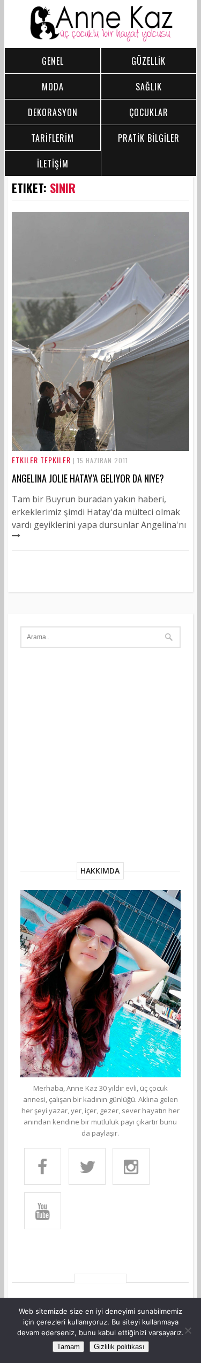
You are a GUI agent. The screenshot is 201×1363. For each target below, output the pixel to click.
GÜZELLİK (148, 61)
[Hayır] (187, 1330)
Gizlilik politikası (119, 1347)
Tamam (68, 1347)
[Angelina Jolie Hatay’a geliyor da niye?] (101, 448)
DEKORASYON (53, 112)
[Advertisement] (100, 756)
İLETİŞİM (53, 163)
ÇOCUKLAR (148, 112)
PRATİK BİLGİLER (149, 138)
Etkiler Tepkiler (41, 459)
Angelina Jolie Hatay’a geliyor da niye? (88, 478)
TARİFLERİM (52, 138)
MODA (53, 86)
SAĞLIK (149, 86)
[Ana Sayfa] (100, 39)
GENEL (53, 61)
